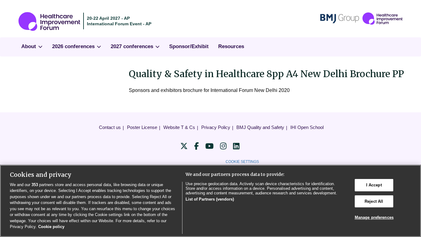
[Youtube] (209, 146)
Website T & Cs (179, 127)
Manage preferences (374, 217)
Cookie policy (51, 226)
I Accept (374, 185)
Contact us (110, 127)
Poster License (142, 127)
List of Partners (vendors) (210, 199)
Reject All (374, 201)
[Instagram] (223, 146)
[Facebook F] (196, 146)
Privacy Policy (215, 127)
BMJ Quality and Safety (260, 127)
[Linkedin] (236, 146)
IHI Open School (307, 127)
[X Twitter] (184, 146)
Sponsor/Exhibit (189, 46)
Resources (231, 46)
